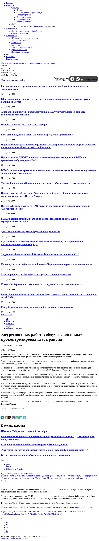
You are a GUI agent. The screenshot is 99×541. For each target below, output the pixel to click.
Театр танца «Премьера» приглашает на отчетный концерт (61, 478)
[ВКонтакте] (2, 417)
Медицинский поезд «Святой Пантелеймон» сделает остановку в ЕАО (40, 254)
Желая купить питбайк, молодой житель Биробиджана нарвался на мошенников (46, 264)
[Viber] (13, 417)
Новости (10, 321)
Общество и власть (14, 328)
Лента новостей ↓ (13, 80)
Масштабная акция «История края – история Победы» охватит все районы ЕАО (46, 183)
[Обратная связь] (7, 527)
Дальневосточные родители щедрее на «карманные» (30, 231)
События (10, 323)
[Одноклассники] (6, 417)
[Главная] (7, 319)
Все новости (6, 314)
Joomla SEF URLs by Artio (6, 483)
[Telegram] (24, 417)
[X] (9, 417)
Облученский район (15, 469)
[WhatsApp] (17, 417)
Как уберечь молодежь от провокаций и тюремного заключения (37, 307)
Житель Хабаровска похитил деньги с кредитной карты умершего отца (41, 284)
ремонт (9, 464)
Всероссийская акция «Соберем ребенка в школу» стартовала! (36, 455)
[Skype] (20, 417)
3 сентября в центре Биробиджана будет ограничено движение (36, 274)
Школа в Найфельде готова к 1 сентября (24, 124)
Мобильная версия (19, 539)
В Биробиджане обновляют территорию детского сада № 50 (34, 444)
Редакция (5, 539)
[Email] (7, 532)
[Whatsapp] (7, 530)
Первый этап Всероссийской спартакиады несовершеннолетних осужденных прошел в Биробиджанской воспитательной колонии (48, 146)
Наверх (4, 480)
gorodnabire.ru (52, 489)
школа (9, 467)
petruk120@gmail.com (84, 507)
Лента (8, 326)
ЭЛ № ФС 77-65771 (41, 496)
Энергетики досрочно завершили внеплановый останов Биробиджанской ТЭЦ (45, 449)
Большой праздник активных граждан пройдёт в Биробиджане (37, 134)
